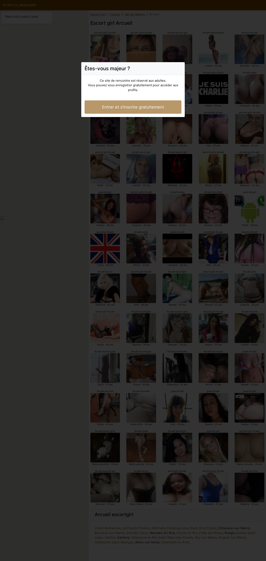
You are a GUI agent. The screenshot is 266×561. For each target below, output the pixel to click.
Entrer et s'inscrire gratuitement (133, 107)
